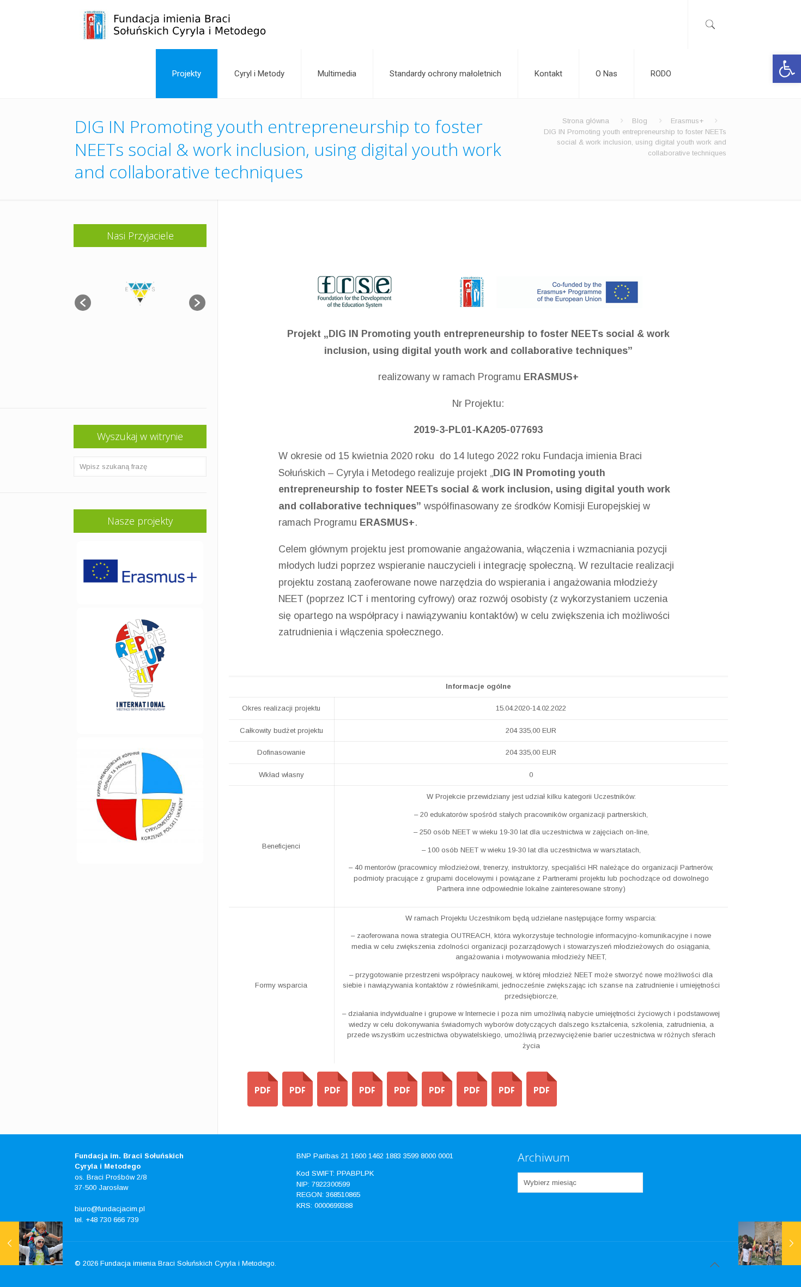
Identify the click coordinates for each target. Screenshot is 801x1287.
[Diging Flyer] (367, 1104)
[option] (140, 297)
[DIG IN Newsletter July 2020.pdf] (262, 1104)
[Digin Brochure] (297, 1104)
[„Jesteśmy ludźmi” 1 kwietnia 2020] (31, 1243)
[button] (787, 69)
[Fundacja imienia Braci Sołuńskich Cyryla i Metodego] (174, 24)
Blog (639, 121)
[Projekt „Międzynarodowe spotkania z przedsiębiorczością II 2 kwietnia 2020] (769, 1243)
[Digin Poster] (332, 1104)
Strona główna (585, 121)
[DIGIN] (437, 1104)
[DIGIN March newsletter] (402, 1104)
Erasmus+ (687, 121)
